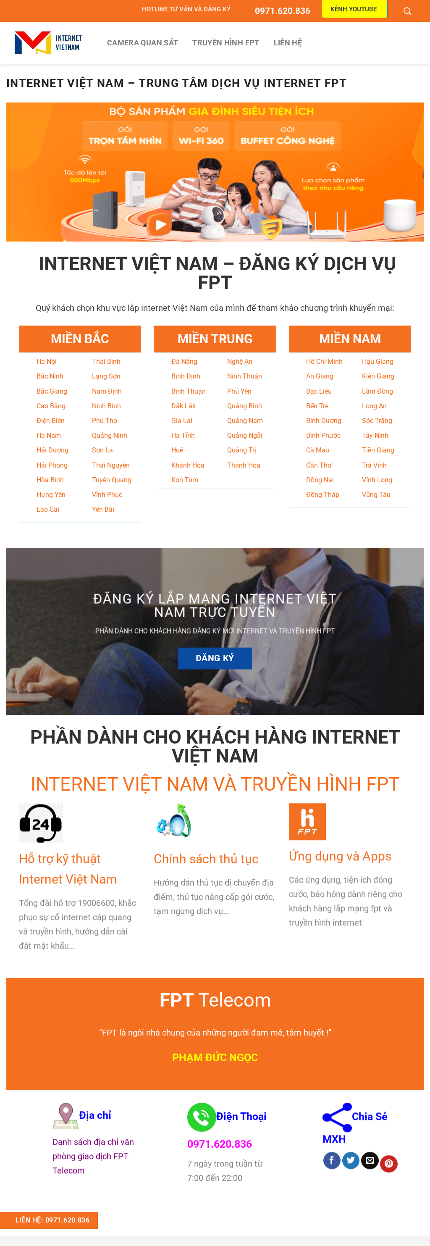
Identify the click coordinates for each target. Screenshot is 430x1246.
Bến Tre (317, 406)
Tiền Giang (378, 450)
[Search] (408, 10)
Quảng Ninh (109, 435)
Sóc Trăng (377, 421)
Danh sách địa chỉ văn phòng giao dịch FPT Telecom (93, 1156)
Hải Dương (52, 450)
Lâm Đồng (377, 391)
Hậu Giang (377, 361)
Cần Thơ (318, 465)
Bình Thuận (188, 391)
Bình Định (185, 376)
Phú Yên (239, 391)
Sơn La (102, 450)
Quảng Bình (244, 406)
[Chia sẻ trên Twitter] (350, 1161)
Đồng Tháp (322, 495)
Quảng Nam (245, 421)
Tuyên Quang (111, 480)
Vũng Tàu (376, 495)
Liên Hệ (288, 43)
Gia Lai (181, 421)
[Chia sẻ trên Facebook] (332, 1161)
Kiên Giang (378, 376)
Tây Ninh (375, 435)
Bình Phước (323, 435)
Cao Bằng (51, 406)
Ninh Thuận (244, 376)
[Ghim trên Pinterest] (388, 1164)
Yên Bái (103, 509)
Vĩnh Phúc (107, 495)
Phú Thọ (104, 421)
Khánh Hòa (188, 465)
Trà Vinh (374, 465)
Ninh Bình (106, 406)
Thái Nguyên (111, 465)
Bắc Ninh (50, 376)
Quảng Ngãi (244, 435)
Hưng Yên (51, 495)
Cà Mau (317, 450)
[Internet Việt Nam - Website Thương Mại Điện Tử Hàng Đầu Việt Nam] (48, 43)
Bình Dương (323, 421)
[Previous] (25, 172)
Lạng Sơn (106, 376)
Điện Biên (51, 421)
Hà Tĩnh (183, 435)
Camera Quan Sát (142, 43)
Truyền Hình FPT (225, 43)
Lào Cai (48, 509)
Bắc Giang (52, 391)
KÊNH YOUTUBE (353, 9)
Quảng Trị (241, 450)
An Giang (319, 376)
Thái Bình (106, 361)
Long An (374, 406)
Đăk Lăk (183, 406)
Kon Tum (184, 480)
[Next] (404, 172)
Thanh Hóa (243, 465)
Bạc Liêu (319, 391)
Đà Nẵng (184, 361)
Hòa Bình (50, 480)
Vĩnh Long (377, 480)
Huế (177, 450)
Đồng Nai (320, 480)
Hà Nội (47, 361)
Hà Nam (49, 435)
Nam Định (107, 391)
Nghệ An (239, 361)
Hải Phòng (52, 465)
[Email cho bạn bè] (369, 1161)
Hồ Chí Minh (324, 361)
